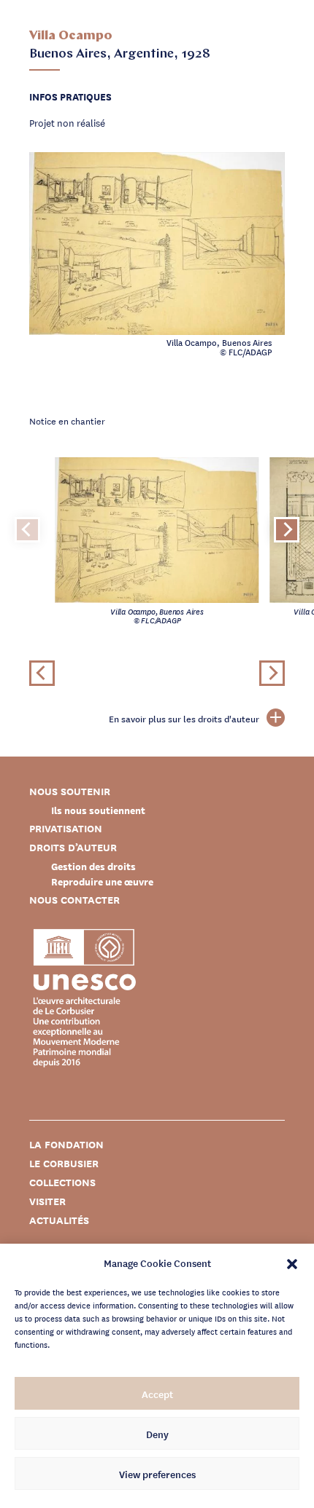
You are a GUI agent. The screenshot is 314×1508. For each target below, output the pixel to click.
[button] (292, 1262)
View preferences (157, 1474)
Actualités (59, 1220)
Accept (157, 1394)
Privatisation (65, 828)
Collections (62, 1182)
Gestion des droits (93, 866)
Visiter (47, 1201)
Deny (157, 1434)
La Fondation (66, 1144)
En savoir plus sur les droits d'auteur (184, 718)
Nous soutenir (69, 791)
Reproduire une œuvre (102, 881)
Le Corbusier (64, 1163)
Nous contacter (74, 899)
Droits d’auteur (73, 847)
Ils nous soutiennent (98, 810)
